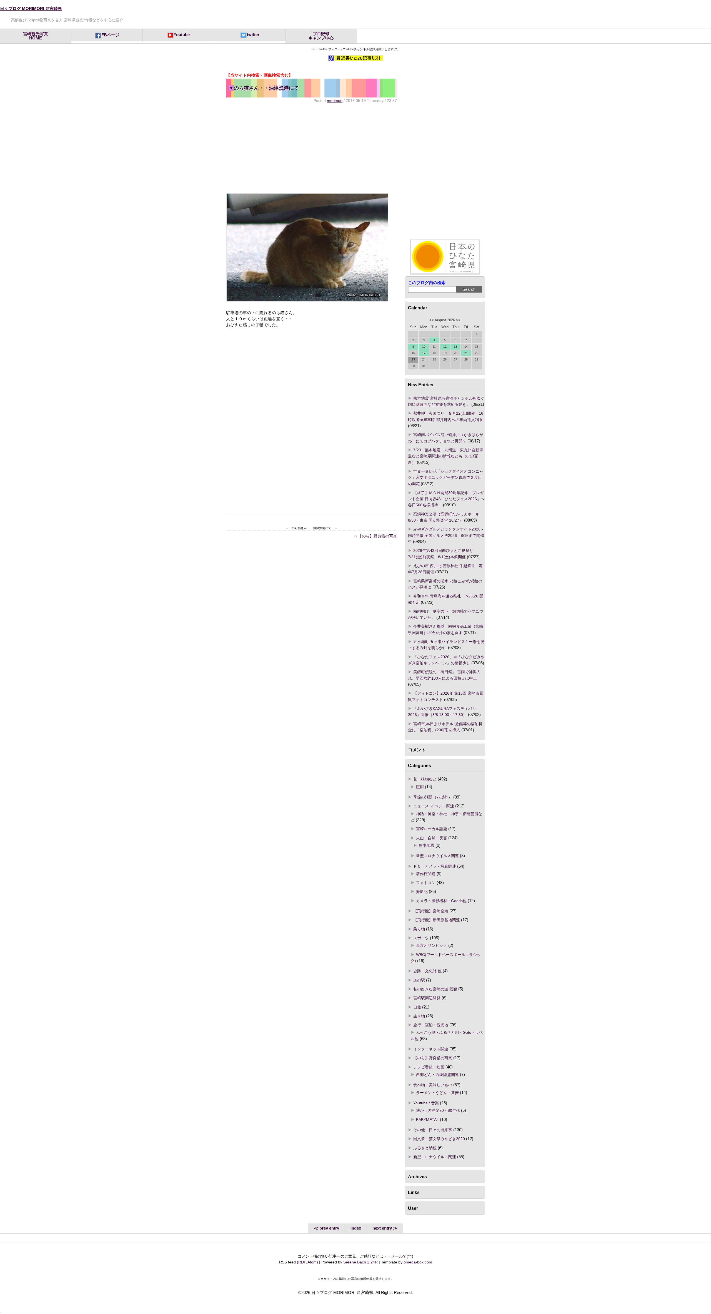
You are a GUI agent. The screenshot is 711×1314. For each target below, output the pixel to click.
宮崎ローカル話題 (431, 829)
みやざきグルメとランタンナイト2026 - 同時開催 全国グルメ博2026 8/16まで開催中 (446, 535)
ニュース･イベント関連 (433, 806)
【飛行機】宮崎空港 (430, 911)
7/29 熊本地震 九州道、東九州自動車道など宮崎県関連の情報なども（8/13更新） (445, 456)
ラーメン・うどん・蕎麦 (437, 1092)
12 (445, 346)
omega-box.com (418, 1262)
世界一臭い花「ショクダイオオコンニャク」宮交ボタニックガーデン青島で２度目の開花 (445, 477)
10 (423, 346)
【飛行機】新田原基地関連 (436, 920)
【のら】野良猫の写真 (377, 536)
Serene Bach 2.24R (360, 1262)
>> (458, 320)
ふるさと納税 (425, 1148)
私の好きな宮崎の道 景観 (435, 989)
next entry (382, 1228)
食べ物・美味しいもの (432, 1085)
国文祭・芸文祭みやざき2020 (439, 1139)
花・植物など (425, 779)
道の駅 (419, 980)
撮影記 (422, 891)
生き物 (419, 1016)
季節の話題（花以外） (432, 797)
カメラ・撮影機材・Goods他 (441, 900)
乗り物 (419, 929)
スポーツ (421, 938)
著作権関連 (425, 874)
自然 (417, 1007)
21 (466, 353)
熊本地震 (426, 845)
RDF (302, 1262)
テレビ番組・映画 (428, 1067)
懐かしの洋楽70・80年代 (438, 1110)
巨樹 (420, 787)
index (356, 1228)
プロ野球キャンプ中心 (321, 36)
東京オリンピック (431, 945)
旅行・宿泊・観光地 (430, 1025)
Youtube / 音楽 (426, 1103)
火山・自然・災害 (431, 838)
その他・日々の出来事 (432, 1130)
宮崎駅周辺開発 (426, 998)
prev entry (329, 1228)
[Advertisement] (311, 148)
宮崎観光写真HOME (35, 36)
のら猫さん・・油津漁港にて (264, 88)
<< (431, 320)
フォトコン (425, 882)
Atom (312, 1262)
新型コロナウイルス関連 (437, 856)
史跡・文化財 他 (427, 971)
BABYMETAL (427, 1119)
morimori (334, 100)
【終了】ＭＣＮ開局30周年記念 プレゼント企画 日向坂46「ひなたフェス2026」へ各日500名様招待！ (446, 498)
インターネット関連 (430, 1049)
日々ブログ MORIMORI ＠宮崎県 (31, 8)
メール (397, 1256)
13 (455, 346)
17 (423, 353)
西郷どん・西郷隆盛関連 (437, 1074)
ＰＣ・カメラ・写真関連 (434, 866)
